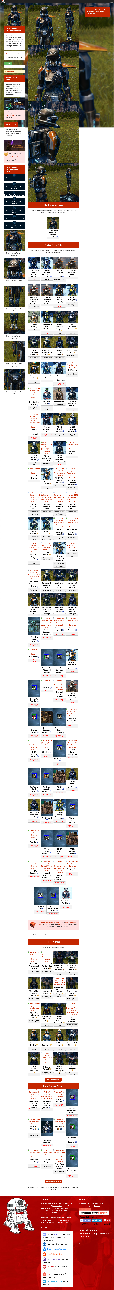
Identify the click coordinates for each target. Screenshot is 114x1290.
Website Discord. (47, 1227)
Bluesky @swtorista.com (56, 1249)
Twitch (53, 1210)
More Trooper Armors (53, 1181)
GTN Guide (8, 63)
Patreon (50, 1274)
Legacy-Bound (11, 71)
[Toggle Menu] (111, 1)
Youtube (50, 1266)
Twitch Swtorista (53, 1259)
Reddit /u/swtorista (54, 1254)
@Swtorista (56, 1206)
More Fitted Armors (53, 1080)
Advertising (95, 1243)
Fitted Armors (10, 54)
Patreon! (97, 1206)
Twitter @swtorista (54, 1281)
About (80, 1243)
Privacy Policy (87, 1243)
